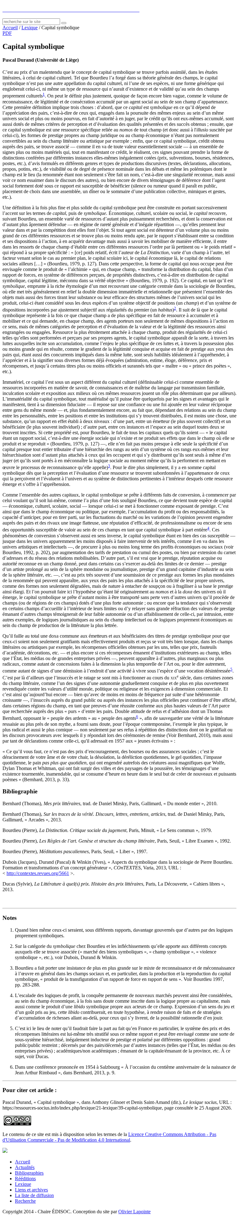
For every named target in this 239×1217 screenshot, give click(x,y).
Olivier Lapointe (134, 1211)
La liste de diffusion (34, 1195)
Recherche (25, 1201)
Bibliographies (29, 1173)
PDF (7, 33)
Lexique (29, 27)
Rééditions (25, 1178)
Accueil (10, 27)
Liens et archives (31, 1189)
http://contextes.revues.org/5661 (38, 873)
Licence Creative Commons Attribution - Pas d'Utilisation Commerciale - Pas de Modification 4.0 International (109, 1137)
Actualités (25, 1167)
